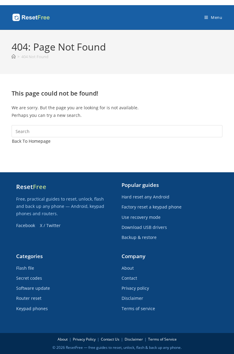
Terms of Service (162, 339)
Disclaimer (132, 298)
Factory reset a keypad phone (152, 207)
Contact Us (110, 339)
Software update (33, 288)
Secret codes (29, 278)
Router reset (28, 298)
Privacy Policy (84, 339)
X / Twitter (50, 225)
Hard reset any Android (145, 197)
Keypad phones (32, 308)
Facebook (25, 225)
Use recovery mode (141, 217)
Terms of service (138, 308)
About (128, 268)
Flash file (25, 268)
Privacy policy (135, 288)
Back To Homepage (31, 141)
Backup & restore (139, 237)
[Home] (14, 56)
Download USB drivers (144, 227)
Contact (129, 278)
